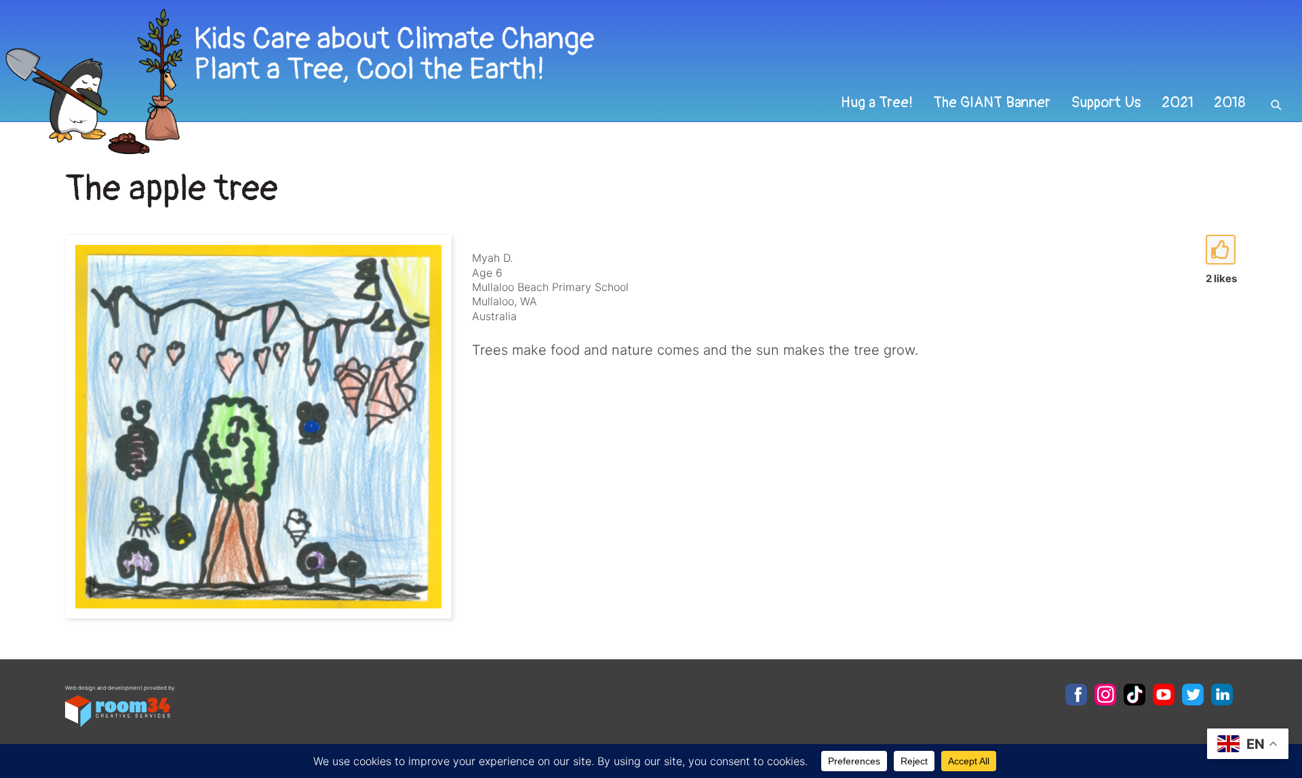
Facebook (1076, 694)
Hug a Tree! (877, 102)
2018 (1230, 102)
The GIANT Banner (991, 102)
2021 (1178, 102)
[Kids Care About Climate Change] (526, 82)
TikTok (1134, 694)
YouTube (1164, 694)
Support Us (1106, 102)
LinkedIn (1222, 694)
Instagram (1105, 694)
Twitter (1193, 694)
